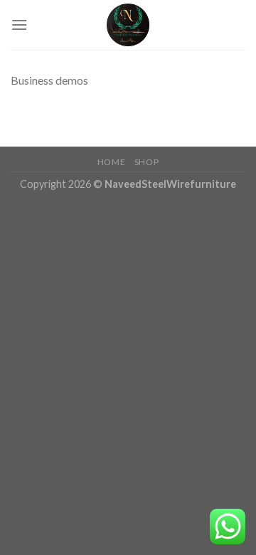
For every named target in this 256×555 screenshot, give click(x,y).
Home (111, 162)
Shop (146, 162)
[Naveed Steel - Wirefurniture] (128, 25)
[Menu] (19, 24)
